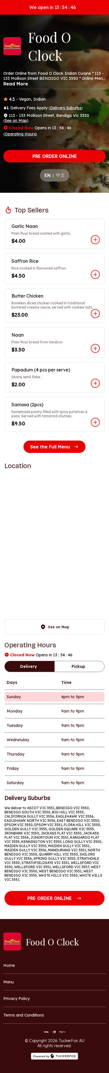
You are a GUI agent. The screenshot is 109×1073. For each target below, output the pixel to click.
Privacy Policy (16, 998)
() (66, 107)
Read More (15, 84)
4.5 (12, 99)
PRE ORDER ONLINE (54, 156)
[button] (54, 234)
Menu (8, 981)
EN (47, 175)
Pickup (78, 666)
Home (9, 965)
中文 (60, 175)
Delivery (28, 666)
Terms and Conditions (23, 1015)
